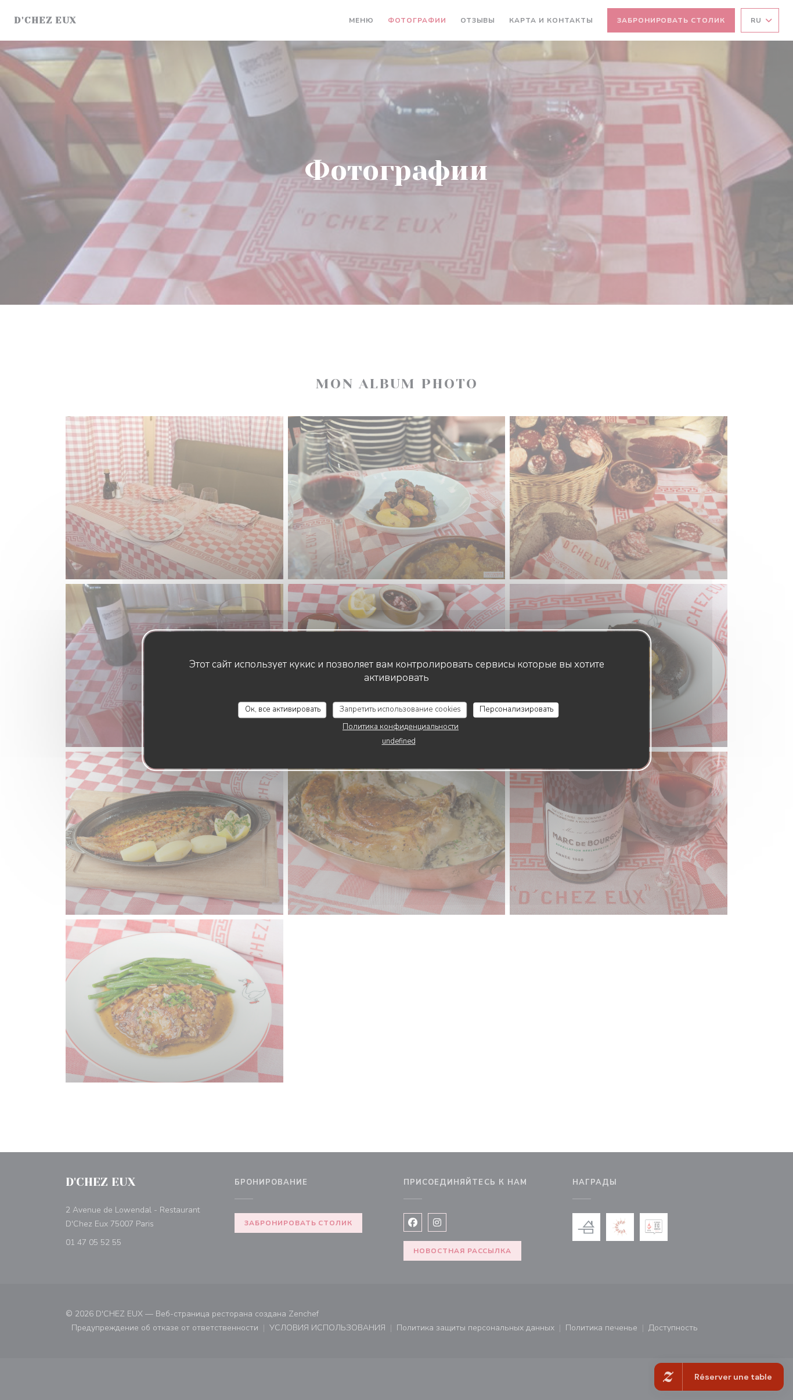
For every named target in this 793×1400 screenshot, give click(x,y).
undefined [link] (399, 741)
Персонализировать (516, 709)
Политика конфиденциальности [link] (401, 726)
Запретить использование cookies (400, 709)
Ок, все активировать (282, 709)
